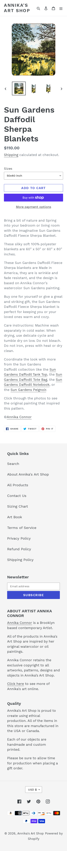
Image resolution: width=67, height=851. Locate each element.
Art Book (14, 517)
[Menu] (61, 8)
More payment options (33, 207)
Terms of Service (21, 528)
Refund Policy (19, 549)
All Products (17, 485)
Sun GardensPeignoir (28, 390)
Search (13, 464)
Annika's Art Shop (17, 8)
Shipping (11, 155)
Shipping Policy (20, 560)
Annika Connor (19, 417)
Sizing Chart (17, 506)
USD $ (32, 789)
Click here (15, 684)
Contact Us (16, 496)
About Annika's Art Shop (28, 474)
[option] (19, 88)
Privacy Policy (19, 538)
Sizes (8, 168)
